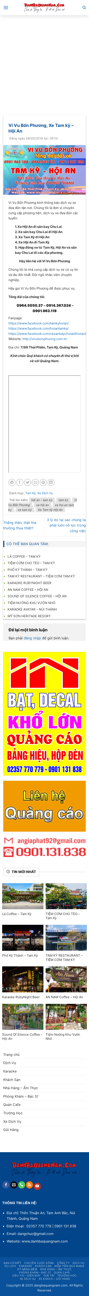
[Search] (84, 7)
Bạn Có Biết (12, 1263)
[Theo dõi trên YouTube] (37, 1186)
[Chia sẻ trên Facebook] (19, 482)
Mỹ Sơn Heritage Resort (29, 616)
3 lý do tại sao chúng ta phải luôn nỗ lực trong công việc (66, 525)
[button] (5, 7)
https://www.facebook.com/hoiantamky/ (38, 328)
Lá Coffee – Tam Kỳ (24, 556)
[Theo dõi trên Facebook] (6, 1185)
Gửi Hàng (11, 1130)
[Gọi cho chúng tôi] (21, 1185)
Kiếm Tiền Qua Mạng (69, 1266)
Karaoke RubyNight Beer (29, 583)
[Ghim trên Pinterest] (43, 482)
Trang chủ (11, 1054)
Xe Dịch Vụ (45, 493)
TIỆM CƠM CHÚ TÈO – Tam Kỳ (31, 563)
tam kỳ (63, 500)
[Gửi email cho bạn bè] (35, 482)
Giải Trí (48, 1275)
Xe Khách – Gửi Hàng (54, 1278)
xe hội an (42, 505)
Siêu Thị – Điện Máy (26, 1275)
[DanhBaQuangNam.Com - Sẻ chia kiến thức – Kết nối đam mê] (44, 7)
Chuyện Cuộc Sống (39, 1263)
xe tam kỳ (25, 510)
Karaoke (10, 1071)
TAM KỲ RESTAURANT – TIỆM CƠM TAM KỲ (41, 576)
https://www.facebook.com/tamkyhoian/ (38, 323)
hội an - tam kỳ (41, 500)
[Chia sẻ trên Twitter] (27, 482)
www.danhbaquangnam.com (45, 1241)
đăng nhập (32, 638)
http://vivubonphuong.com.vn (44, 339)
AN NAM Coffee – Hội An (28, 590)
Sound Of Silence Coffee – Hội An (37, 596)
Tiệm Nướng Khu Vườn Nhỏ (31, 603)
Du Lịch (10, 1266)
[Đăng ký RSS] (29, 1185)
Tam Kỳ (30, 493)
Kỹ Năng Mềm (27, 1269)
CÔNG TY (63, 1263)
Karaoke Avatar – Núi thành (32, 609)
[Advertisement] (44, 62)
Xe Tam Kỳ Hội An (50, 510)
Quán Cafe (12, 1104)
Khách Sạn (11, 1079)
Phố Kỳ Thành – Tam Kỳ (28, 570)
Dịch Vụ (9, 1063)
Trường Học (13, 1113)
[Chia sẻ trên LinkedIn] (51, 482)
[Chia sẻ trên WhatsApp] (12, 482)
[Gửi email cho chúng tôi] (13, 1185)
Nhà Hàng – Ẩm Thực (20, 1088)
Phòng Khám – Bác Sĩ (20, 1096)
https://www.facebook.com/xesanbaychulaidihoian (46, 334)
